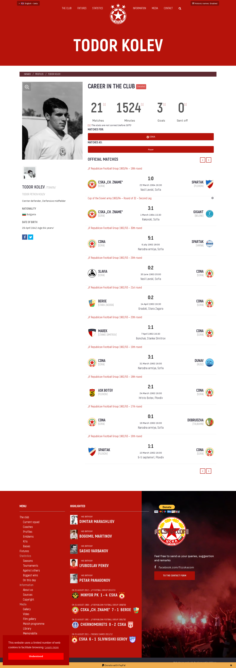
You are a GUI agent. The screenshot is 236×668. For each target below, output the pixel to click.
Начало (27, 74)
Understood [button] (36, 656)
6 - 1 (92, 639)
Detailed (141, 86)
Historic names (205, 3)
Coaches (28, 527)
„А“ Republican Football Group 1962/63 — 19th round (115, 347)
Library (27, 629)
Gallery (27, 609)
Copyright (28, 600)
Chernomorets (94, 624)
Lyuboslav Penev (94, 565)
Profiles (39, 74)
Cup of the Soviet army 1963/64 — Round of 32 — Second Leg (120, 198)
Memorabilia (30, 633)
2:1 (151, 387)
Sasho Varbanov (93, 551)
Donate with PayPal (114, 665)
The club (67, 8)
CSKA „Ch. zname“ (95, 609)
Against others (31, 571)
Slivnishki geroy (112, 639)
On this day (29, 580)
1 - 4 (103, 595)
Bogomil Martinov (95, 536)
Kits (25, 541)
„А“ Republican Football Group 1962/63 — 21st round (115, 287)
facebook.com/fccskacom (176, 567)
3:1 (151, 208)
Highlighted (77, 506)
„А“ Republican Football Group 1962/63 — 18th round (115, 377)
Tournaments (30, 566)
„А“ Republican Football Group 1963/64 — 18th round (115, 168)
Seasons (28, 561)
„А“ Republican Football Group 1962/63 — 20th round (115, 317)
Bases (26, 546)
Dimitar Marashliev (96, 521)
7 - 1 (115, 609)
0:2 (151, 268)
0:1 (151, 416)
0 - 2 (112, 624)
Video (26, 614)
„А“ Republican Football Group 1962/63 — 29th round (115, 258)
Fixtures (82, 8)
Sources (27, 595)
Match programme (33, 624)
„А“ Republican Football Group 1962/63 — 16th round (115, 436)
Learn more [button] (52, 647)
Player (151, 149)
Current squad (31, 522)
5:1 (151, 238)
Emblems (28, 537)
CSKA (152, 136)
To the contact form (174, 575)
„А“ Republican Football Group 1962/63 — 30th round (115, 228)
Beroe (125, 609)
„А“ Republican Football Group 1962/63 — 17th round (115, 406)
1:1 (151, 327)
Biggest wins (30, 575)
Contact (168, 8)
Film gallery (29, 619)
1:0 (151, 178)
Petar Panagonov (94, 580)
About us (28, 590)
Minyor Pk (90, 595)
